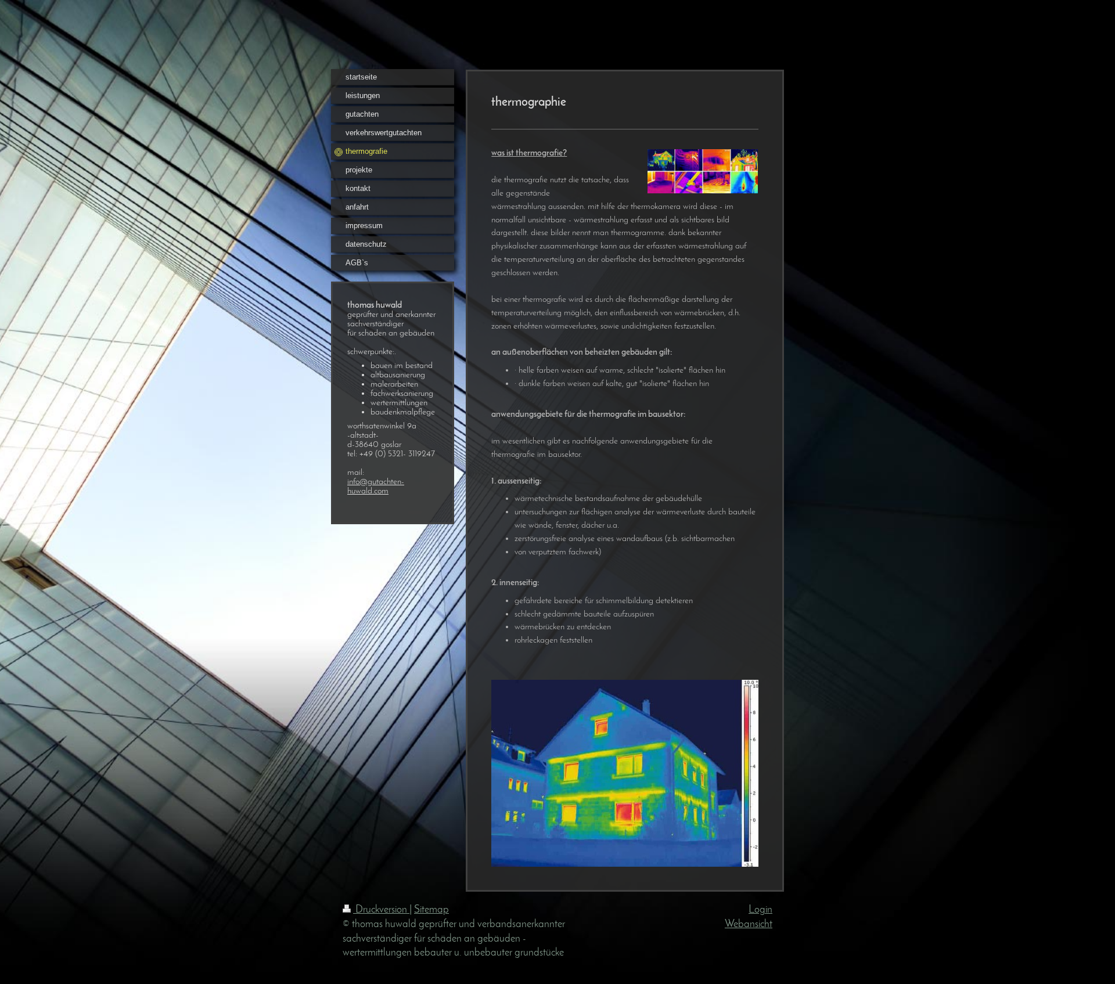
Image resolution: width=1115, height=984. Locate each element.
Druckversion (381, 910)
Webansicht (748, 924)
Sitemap (431, 910)
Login (760, 910)
